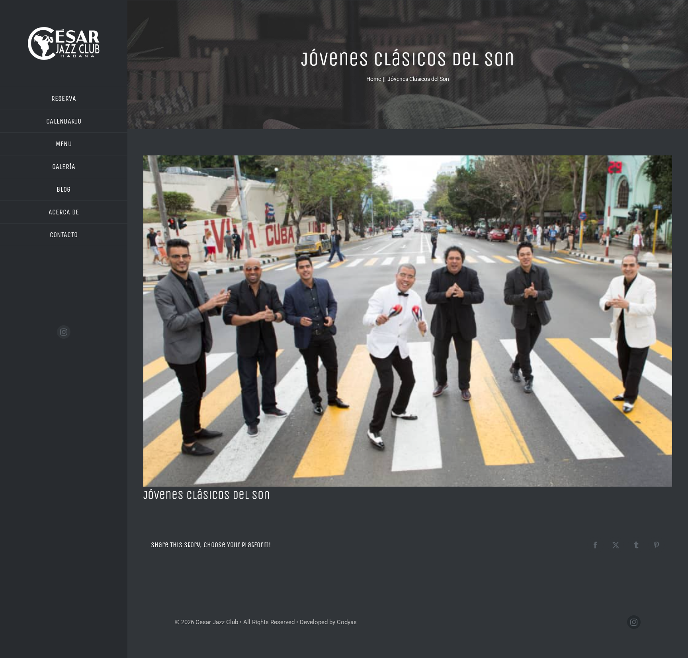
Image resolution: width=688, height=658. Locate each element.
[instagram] (63, 332)
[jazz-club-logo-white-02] (64, 26)
